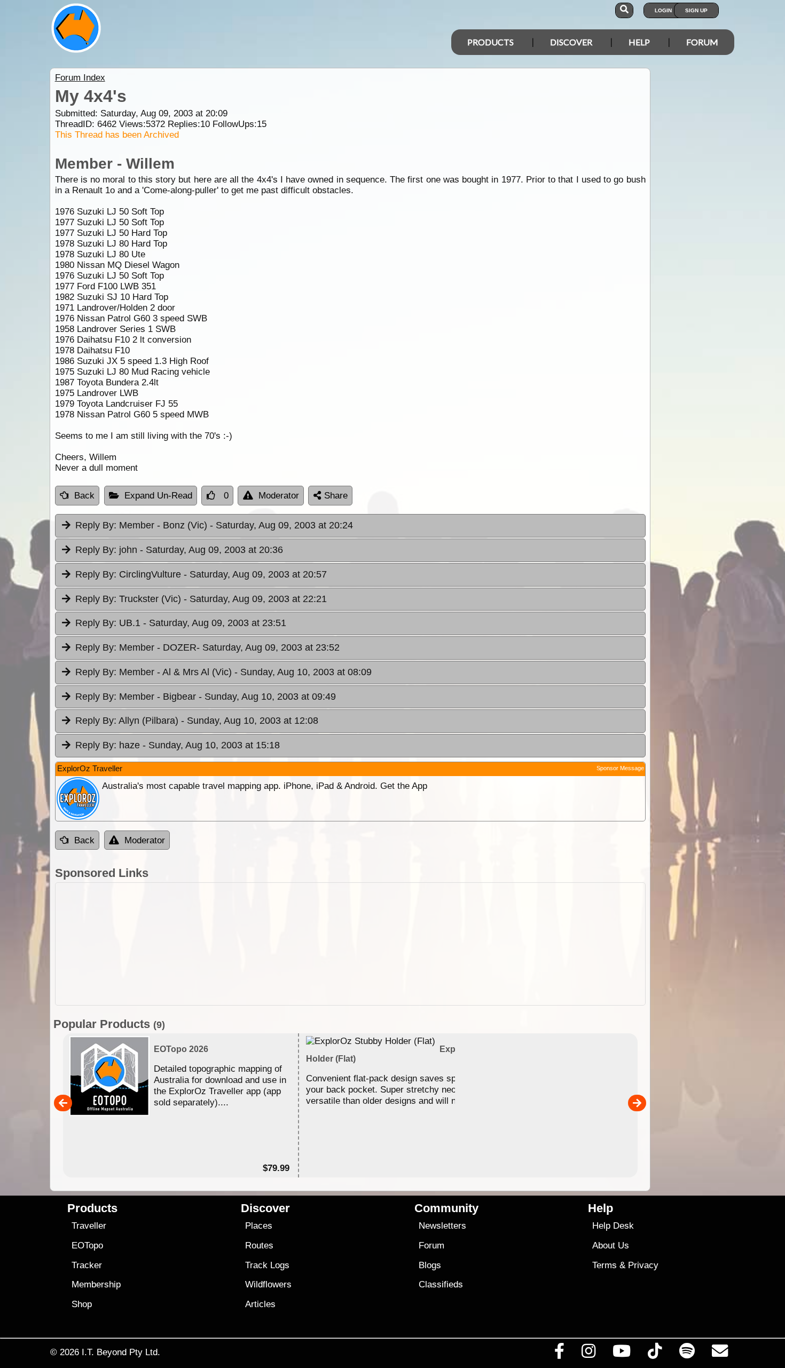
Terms (604, 1265)
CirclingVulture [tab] (201, 574)
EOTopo (87, 1245)
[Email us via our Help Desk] (720, 1353)
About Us (610, 1245)
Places (258, 1226)
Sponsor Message (620, 768)
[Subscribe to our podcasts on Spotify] (686, 1353)
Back (84, 496)
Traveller (89, 1226)
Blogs (430, 1265)
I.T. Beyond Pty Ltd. (121, 1352)
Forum (702, 42)
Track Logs (267, 1265)
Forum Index (80, 78)
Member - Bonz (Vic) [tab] (214, 525)
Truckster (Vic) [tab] (201, 599)
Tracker (87, 1265)
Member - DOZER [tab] (207, 647)
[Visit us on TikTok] (655, 1353)
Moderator (278, 496)
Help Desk (613, 1226)
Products (490, 42)
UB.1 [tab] (180, 623)
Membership (96, 1284)
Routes (259, 1245)
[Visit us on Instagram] (588, 1353)
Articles (260, 1304)
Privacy (643, 1265)
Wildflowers (268, 1284)
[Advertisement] (402, 944)
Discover (571, 42)
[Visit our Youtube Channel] (622, 1353)
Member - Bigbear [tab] (205, 696)
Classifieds (441, 1284)
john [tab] (179, 549)
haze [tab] (177, 745)
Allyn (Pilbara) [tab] (196, 720)
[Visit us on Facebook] (559, 1353)
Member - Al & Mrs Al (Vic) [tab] (223, 672)
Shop (82, 1304)
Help (639, 42)
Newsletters (442, 1226)
